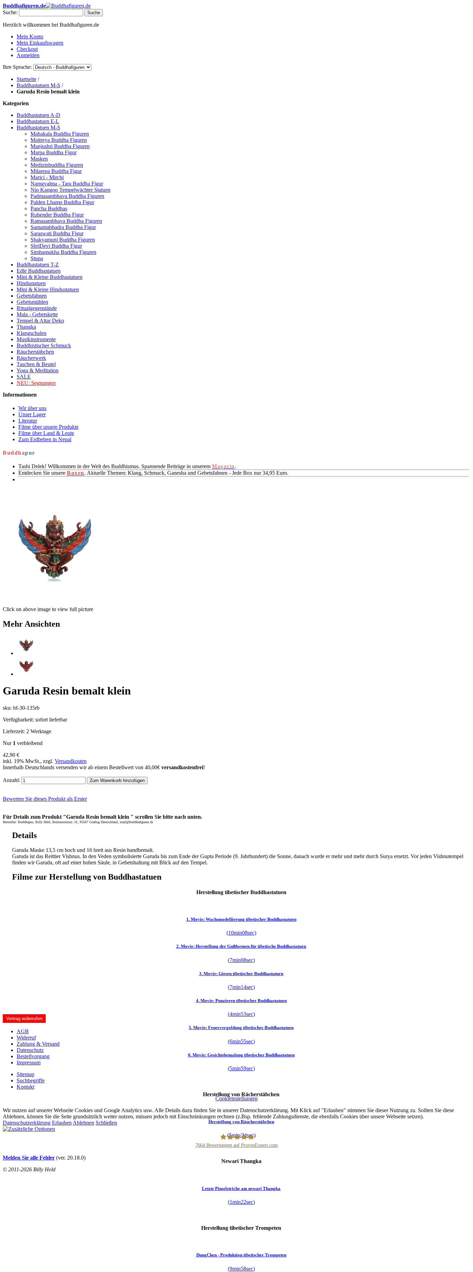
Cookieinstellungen (236, 1098)
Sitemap (25, 1074)
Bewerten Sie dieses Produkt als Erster (45, 799)
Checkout (27, 49)
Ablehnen (83, 1123)
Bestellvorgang (33, 1056)
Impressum (29, 1062)
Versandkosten (71, 761)
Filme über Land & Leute (46, 433)
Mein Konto (30, 36)
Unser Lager (32, 414)
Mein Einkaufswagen (40, 43)
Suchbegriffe (31, 1080)
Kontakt (25, 1087)
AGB (23, 1031)
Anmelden (28, 55)
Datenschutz (30, 1050)
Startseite (26, 79)
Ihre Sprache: (17, 67)
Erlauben (62, 1123)
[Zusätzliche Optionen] (29, 1129)
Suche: (10, 12)
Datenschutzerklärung (27, 1123)
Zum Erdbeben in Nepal (44, 439)
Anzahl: (11, 780)
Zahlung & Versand (38, 1044)
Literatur (27, 421)
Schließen (106, 1123)
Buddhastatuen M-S (38, 85)
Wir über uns (32, 408)
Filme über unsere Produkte (48, 427)
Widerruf (26, 1038)
